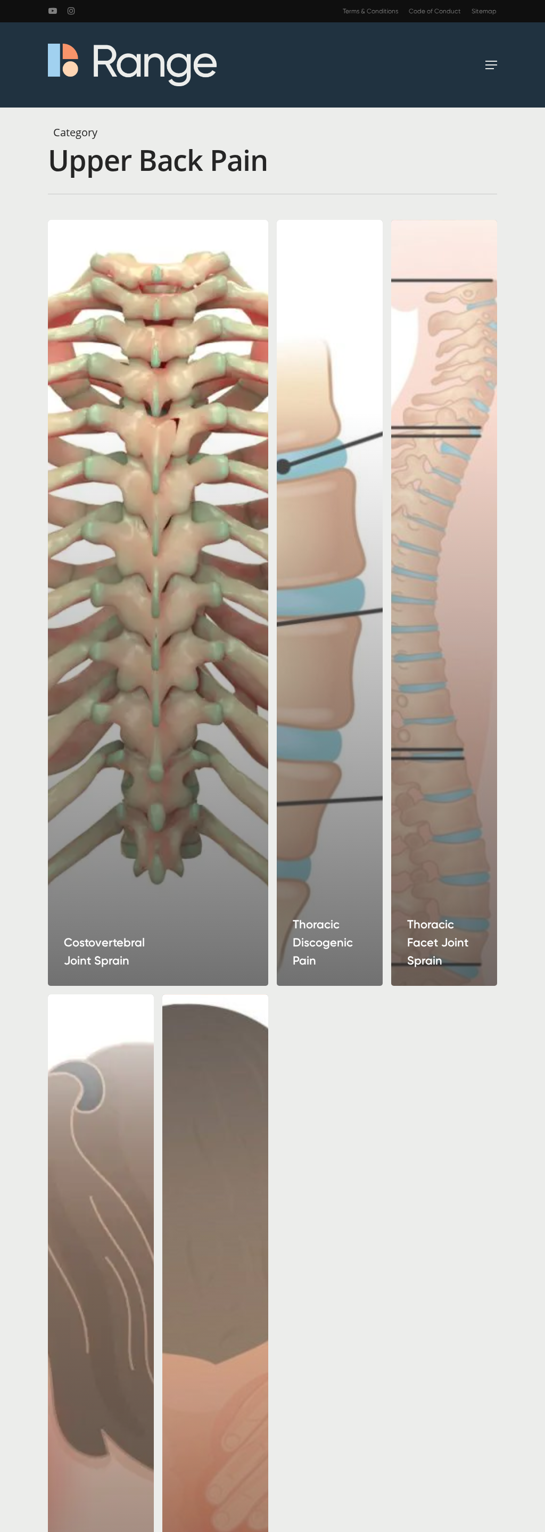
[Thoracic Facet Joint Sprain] (444, 603)
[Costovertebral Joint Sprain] (158, 603)
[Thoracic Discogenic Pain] (330, 603)
